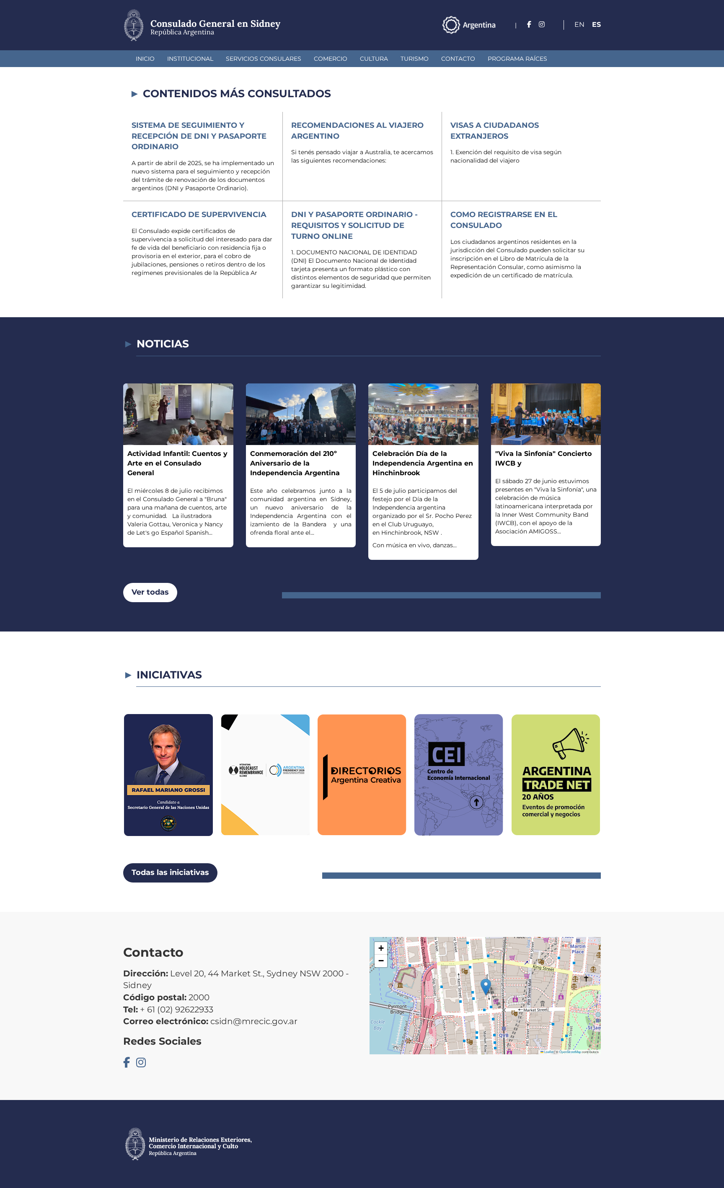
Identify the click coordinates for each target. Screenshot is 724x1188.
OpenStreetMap (570, 1051)
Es (596, 24)
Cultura (374, 58)
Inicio (145, 58)
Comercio (330, 58)
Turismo (415, 58)
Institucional (190, 58)
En (579, 24)
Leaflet (548, 1051)
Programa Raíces (517, 58)
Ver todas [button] (150, 592)
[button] (486, 987)
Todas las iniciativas (170, 872)
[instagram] (542, 24)
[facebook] (529, 24)
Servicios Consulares (263, 58)
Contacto (458, 58)
